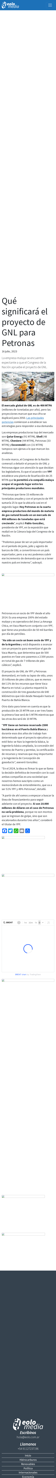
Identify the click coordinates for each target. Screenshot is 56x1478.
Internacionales (28, 1472)
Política (28, 1468)
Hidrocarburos (28, 1459)
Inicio (28, 1455)
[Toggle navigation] (50, 5)
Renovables (28, 1464)
